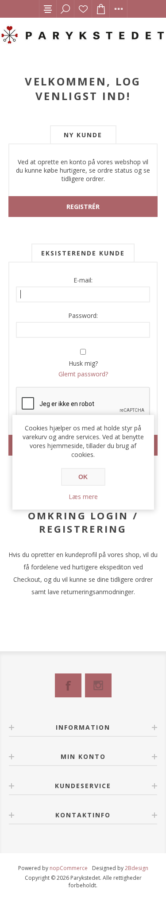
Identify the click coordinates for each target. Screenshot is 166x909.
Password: (83, 315)
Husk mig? (83, 363)
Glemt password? (83, 374)
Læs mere (83, 496)
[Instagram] (98, 685)
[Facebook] (68, 685)
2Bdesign (136, 868)
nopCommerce (69, 868)
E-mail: (83, 280)
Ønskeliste (83, 9)
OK (83, 476)
